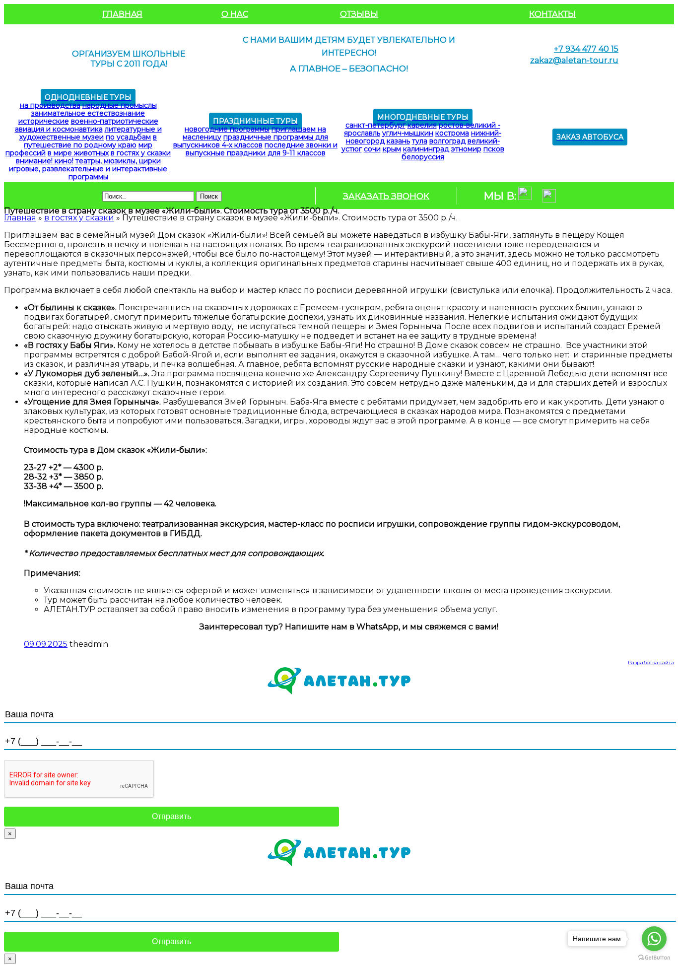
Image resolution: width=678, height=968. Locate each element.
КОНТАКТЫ (552, 14)
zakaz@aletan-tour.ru (574, 60)
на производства (50, 105)
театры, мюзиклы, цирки (118, 160)
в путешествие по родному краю (90, 141)
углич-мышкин (407, 133)
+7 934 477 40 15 (586, 49)
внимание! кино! (44, 160)
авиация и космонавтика (59, 129)
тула (419, 141)
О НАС (234, 14)
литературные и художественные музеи (90, 133)
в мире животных (78, 152)
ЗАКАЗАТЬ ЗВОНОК (386, 196)
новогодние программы (227, 129)
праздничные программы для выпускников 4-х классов (250, 141)
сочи (372, 148)
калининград (426, 148)
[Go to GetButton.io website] (654, 958)
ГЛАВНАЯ (122, 14)
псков (493, 148)
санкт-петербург (375, 125)
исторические (43, 121)
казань (398, 141)
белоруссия (423, 156)
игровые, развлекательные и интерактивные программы (88, 172)
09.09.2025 (46, 644)
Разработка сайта (651, 662)
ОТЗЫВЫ (359, 14)
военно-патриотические (114, 121)
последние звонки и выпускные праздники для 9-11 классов (262, 148)
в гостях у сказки (141, 152)
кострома (452, 133)
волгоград (447, 141)
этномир (466, 148)
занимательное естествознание (88, 113)
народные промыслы (119, 105)
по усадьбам (128, 137)
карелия (422, 125)
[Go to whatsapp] (654, 938)
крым (392, 148)
